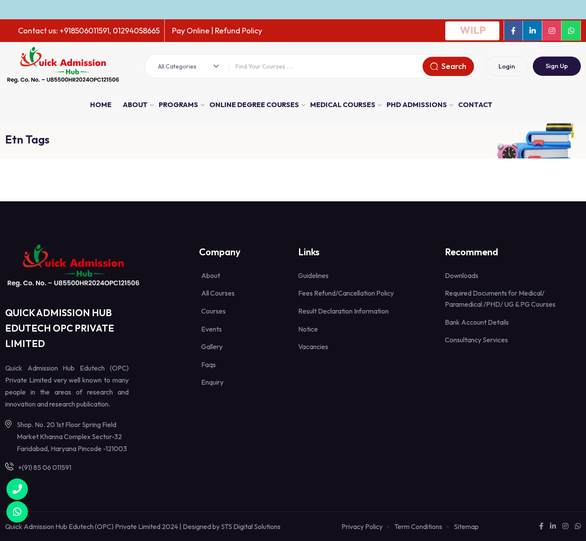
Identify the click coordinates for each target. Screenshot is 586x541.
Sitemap (466, 526)
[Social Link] (513, 31)
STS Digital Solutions (251, 526)
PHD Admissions (417, 104)
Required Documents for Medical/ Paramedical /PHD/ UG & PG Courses (500, 298)
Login (506, 66)
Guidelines (313, 275)
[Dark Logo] (63, 66)
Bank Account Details (477, 322)
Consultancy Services (476, 339)
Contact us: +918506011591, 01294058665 (89, 31)
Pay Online (190, 31)
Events (211, 329)
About (135, 104)
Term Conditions (418, 526)
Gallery (212, 346)
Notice (308, 329)
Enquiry (212, 382)
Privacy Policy (362, 526)
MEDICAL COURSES (342, 104)
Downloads (461, 275)
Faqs (208, 364)
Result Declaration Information (343, 311)
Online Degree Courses (254, 104)
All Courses (218, 293)
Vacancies (313, 346)
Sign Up (557, 66)
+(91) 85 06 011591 (44, 467)
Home (101, 104)
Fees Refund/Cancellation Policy (346, 293)
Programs (178, 104)
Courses (213, 311)
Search (453, 66)
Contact (475, 104)
